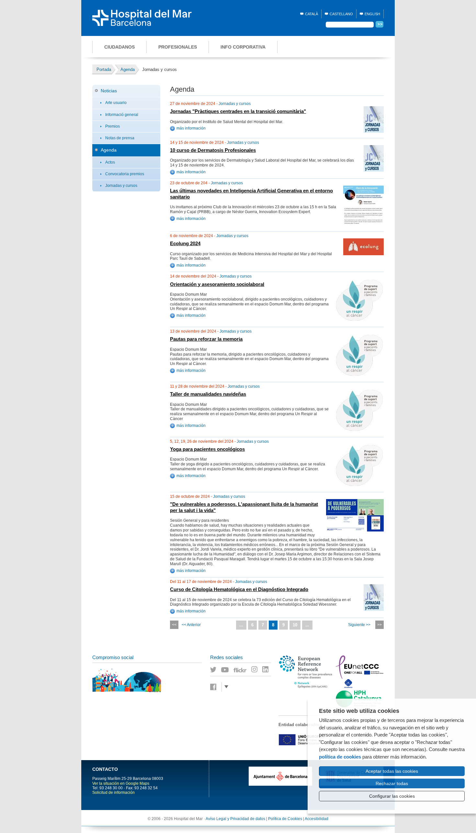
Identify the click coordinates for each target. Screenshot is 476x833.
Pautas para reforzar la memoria (206, 339)
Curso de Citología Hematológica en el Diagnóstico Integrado (239, 589)
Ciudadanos (119, 47)
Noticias (109, 90)
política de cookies (340, 756)
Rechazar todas (392, 783)
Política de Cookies (285, 818)
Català (311, 14)
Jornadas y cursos (121, 185)
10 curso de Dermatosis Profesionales (213, 150)
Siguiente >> (359, 624)
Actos (110, 162)
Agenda (109, 150)
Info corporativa (243, 47)
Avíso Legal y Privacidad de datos (235, 818)
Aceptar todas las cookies (392, 771)
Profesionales (177, 47)
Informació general (121, 114)
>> (379, 624)
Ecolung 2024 (185, 243)
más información (191, 128)
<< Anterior (191, 624)
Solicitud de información (113, 792)
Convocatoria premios (124, 174)
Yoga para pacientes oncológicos (207, 449)
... (241, 624)
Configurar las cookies (392, 796)
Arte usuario (116, 102)
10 (295, 624)
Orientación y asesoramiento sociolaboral (217, 284)
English (372, 14)
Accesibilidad (316, 818)
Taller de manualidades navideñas (208, 394)
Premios (112, 126)
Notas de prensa (119, 138)
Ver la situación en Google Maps (120, 783)
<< (174, 624)
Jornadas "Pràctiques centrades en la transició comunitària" (238, 111)
